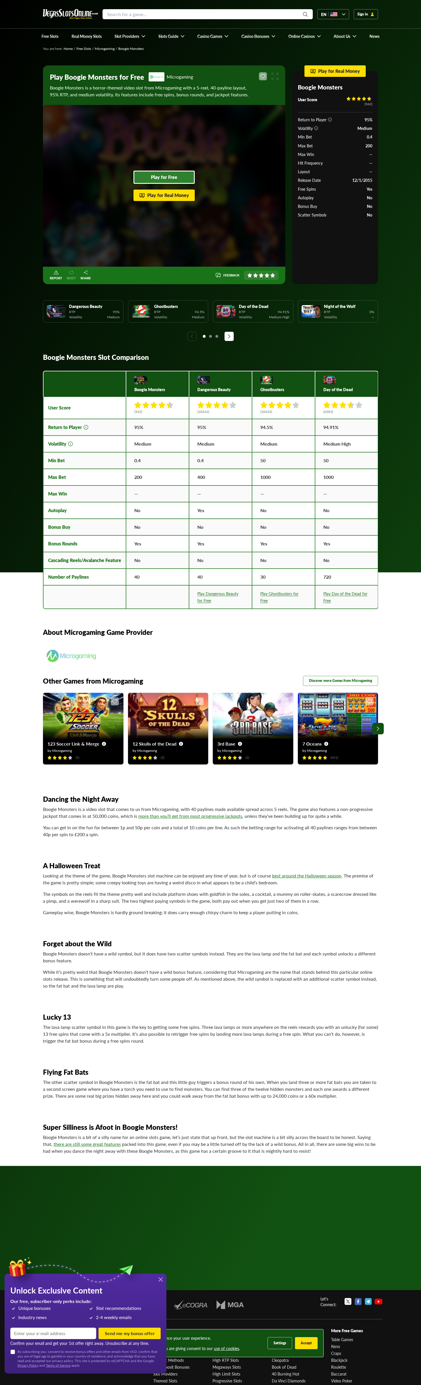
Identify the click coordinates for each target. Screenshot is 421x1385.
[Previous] (191, 336)
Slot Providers (165, 1374)
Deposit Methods (168, 1360)
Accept (306, 1343)
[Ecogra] (190, 1305)
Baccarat (339, 1374)
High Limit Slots (226, 1374)
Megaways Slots (227, 1367)
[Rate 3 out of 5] (261, 275)
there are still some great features (87, 1144)
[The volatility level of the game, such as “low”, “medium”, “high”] (316, 128)
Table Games (342, 1339)
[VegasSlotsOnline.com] (70, 14)
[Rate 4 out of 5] (267, 275)
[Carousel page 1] (204, 336)
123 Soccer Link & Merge (73, 743)
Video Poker (341, 1381)
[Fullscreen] (275, 76)
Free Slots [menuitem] (50, 36)
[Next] (229, 336)
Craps (336, 1353)
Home (68, 48)
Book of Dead (284, 1367)
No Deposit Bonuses (171, 1367)
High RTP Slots (226, 1360)
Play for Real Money (168, 195)
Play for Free (164, 177)
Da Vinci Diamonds (289, 1381)
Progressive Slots (227, 1381)
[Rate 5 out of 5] (272, 275)
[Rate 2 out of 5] (255, 275)
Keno (335, 1346)
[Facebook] (358, 1301)
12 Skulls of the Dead (154, 743)
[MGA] (230, 1304)
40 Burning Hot (285, 1374)
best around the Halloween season (306, 875)
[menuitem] (130, 36)
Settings (280, 1343)
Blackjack (339, 1360)
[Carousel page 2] (210, 336)
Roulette (338, 1367)
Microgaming (105, 48)
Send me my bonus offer (130, 1333)
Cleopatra (280, 1360)
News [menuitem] (374, 36)
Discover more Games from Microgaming (340, 680)
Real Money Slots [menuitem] (87, 36)
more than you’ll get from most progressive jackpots (190, 816)
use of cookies (226, 1348)
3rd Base (226, 743)
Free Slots (83, 48)
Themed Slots (165, 1381)
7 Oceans (312, 743)
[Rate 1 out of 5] (249, 275)
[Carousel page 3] (216, 336)
